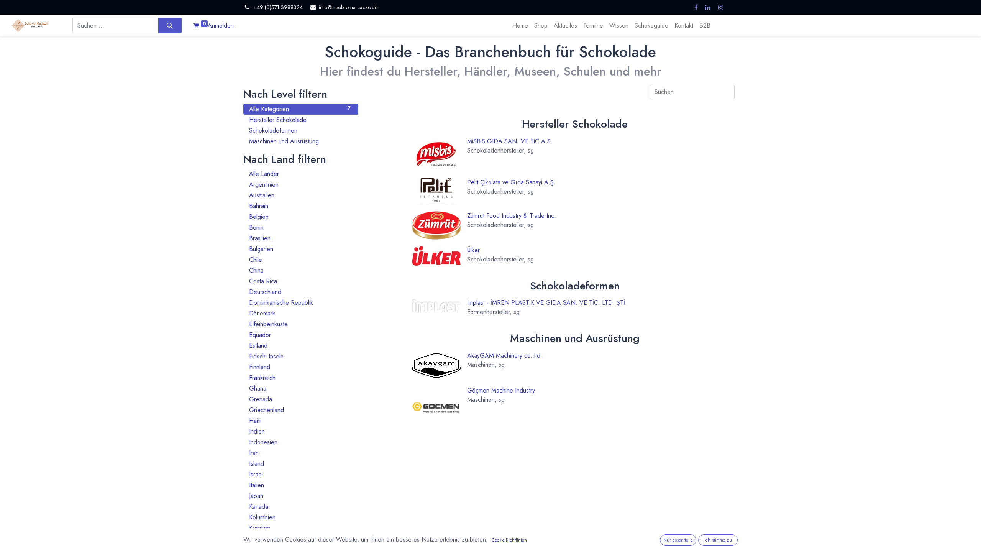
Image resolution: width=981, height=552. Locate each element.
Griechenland (300, 410)
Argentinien (300, 184)
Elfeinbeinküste (300, 324)
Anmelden (221, 25)
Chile (300, 259)
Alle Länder (300, 173)
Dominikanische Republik (300, 302)
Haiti (300, 420)
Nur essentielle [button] (678, 540)
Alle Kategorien (300, 109)
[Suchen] (170, 25)
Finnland (300, 367)
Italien (300, 485)
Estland (300, 345)
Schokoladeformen (300, 130)
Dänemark (300, 313)
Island (300, 463)
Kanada (300, 506)
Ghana (300, 388)
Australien (300, 195)
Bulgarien (300, 249)
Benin (300, 227)
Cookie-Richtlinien (509, 540)
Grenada (300, 399)
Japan (300, 495)
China (300, 270)
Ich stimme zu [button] (718, 540)
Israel (300, 474)
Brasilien (300, 238)
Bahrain (300, 206)
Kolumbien (300, 517)
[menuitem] (520, 25)
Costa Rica (300, 281)
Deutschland (300, 292)
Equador (300, 334)
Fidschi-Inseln (300, 356)
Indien (300, 431)
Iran (300, 453)
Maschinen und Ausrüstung (300, 141)
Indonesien (300, 442)
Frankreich (300, 377)
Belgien (300, 216)
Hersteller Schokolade (300, 119)
